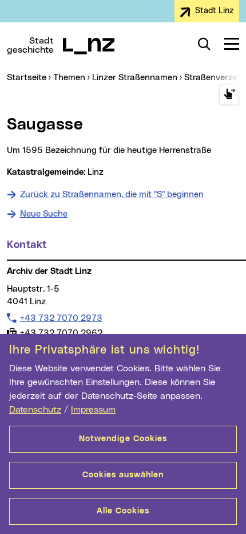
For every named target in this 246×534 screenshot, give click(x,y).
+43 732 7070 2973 (60, 318)
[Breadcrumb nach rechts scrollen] (229, 94)
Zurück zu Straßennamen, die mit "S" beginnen (112, 194)
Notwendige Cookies (123, 439)
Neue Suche (44, 214)
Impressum (93, 409)
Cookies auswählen (123, 475)
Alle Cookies (123, 511)
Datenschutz (35, 409)
